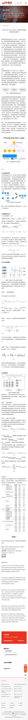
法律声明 (6, 711)
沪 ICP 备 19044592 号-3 (7, 713)
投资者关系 (12, 705)
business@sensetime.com (11, 654)
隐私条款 (10, 711)
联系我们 (12, 707)
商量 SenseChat (5, 684)
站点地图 (22, 711)
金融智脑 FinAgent (5, 696)
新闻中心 (3, 705)
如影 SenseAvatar (18, 690)
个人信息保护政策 (16, 711)
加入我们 (3, 707)
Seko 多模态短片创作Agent (20, 684)
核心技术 (3, 703)
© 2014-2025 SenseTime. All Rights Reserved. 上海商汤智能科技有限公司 (14, 715)
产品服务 (12, 703)
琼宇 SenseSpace (18, 686)
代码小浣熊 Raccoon (6, 686)
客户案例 (20, 703)
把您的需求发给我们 (8, 640)
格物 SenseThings (18, 694)
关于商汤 (20, 705)
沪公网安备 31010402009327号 (20, 713)
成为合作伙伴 (6, 668)
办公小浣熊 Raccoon (6, 694)
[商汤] (6, 3)
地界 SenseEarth (18, 688)
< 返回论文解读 (5, 25)
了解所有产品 (20, 640)
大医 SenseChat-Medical (7, 688)
